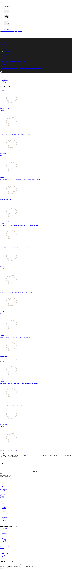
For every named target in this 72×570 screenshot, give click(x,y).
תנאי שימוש (4, 495)
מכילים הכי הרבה (4, 533)
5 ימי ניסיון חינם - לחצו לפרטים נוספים (8, 58)
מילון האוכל (4, 55)
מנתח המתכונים (52, 47)
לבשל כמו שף (30, 69)
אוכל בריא (23, 47)
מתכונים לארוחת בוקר (5, 553)
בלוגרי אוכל (4, 537)
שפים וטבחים (4, 539)
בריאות (34, 68)
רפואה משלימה (26, 68)
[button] (5, 44)
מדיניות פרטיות (2, 496)
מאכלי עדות (20, 47)
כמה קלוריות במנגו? (5, 77)
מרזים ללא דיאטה (19, 69)
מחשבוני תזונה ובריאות (5, 60)
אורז (3, 78)
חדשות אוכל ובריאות (5, 68)
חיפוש (3, 75)
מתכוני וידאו (42, 47)
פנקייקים (3, 555)
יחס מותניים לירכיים (5, 61)
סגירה (1, 568)
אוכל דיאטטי (27, 47)
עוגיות (3, 512)
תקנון (1, 495)
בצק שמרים (4, 558)
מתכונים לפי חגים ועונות (10, 47)
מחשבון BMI (4, 62)
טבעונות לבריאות (34, 69)
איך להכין (40, 68)
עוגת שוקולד (4, 550)
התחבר (3, 27)
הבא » (3, 465)
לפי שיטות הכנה (4, 47)
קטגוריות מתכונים (2, 503)
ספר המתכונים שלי (47, 47)
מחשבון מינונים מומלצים (15, 62)
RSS (1, 500)
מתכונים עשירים (37, 47)
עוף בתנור (3, 557)
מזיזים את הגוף (14, 69)
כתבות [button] (5, 66)
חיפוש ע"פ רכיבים (5, 529)
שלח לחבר (2, 90)
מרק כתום (3, 556)
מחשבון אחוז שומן (9, 62)
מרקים (3, 511)
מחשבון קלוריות (24, 61)
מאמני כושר (4, 540)
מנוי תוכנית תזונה (2, 498)
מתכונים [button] (9, 44)
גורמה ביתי (4, 69)
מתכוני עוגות (4, 507)
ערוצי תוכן (3, 67)
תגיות (68, 86)
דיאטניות (3, 536)
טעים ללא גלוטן (39, 69)
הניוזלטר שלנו (2, 473)
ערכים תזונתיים (4, 532)
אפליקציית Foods (5, 49)
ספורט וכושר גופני (21, 68)
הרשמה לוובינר (4, 81)
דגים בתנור (4, 559)
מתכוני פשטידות (4, 506)
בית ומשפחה (37, 68)
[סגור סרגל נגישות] (0, 2)
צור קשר (1, 501)
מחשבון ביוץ (4, 65)
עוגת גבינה (3, 551)
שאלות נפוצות (2, 494)
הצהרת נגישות (2, 497)
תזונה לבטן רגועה (25, 69)
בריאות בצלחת (44, 69)
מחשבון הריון (4, 64)
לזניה (3, 554)
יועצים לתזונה (4, 541)
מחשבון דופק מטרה (11, 61)
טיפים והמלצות (11, 68)
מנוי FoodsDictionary (5, 29)
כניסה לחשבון (5, 42)
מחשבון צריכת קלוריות (22, 62)
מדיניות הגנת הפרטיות (3, 567)
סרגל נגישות (4, 82)
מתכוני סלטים (4, 505)
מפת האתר (2, 493)
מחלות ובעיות (31, 68)
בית (70, 86)
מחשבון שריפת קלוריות (17, 61)
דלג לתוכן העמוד (2, 0)
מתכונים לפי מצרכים (32, 47)
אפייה (3, 510)
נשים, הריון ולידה (15, 68)
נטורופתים (3, 538)
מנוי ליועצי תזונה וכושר (3, 490)
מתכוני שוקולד (4, 513)
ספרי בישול (16, 47)
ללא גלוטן (3, 514)
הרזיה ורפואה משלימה (9, 69)
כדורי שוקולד (4, 552)
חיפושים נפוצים (2, 548)
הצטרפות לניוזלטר (5, 79)
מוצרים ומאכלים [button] (9, 54)
